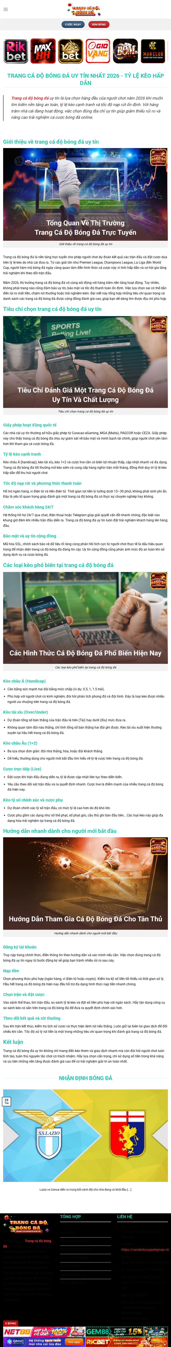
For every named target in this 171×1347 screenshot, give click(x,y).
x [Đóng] (10, 1323)
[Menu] (5, 9)
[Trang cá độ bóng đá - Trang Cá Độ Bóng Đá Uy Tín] (85, 9)
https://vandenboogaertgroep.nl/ (145, 1250)
